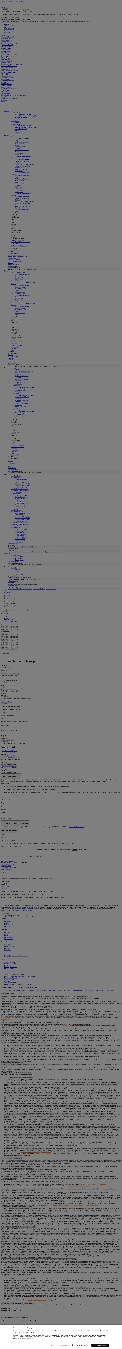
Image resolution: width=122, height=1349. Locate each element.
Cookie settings (81, 1345)
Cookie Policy (23, 1341)
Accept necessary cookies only (60, 1345)
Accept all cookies (100, 1345)
